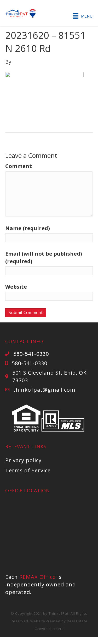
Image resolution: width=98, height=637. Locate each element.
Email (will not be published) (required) (43, 257)
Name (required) (27, 228)
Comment (18, 166)
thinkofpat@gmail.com (44, 389)
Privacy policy (23, 460)
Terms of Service (28, 470)
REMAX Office (37, 576)
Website (16, 286)
